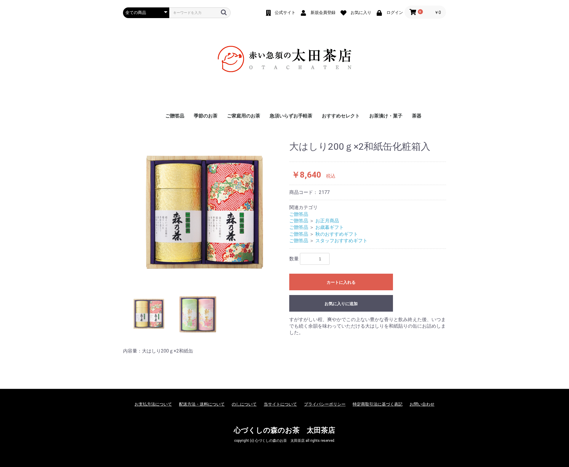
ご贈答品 (174, 116)
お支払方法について (153, 404)
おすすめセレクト (341, 116)
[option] (204, 211)
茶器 (416, 116)
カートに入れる (341, 282)
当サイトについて (280, 404)
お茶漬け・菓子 (385, 116)
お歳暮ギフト (329, 227)
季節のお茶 (206, 116)
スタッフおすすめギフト (341, 240)
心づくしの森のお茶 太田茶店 (284, 430)
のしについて (244, 404)
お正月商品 (327, 221)
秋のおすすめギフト (336, 234)
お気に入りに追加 (341, 303)
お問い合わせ (422, 404)
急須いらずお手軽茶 (291, 116)
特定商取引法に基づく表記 (377, 404)
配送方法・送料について (202, 404)
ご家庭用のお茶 (243, 116)
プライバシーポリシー (325, 404)
